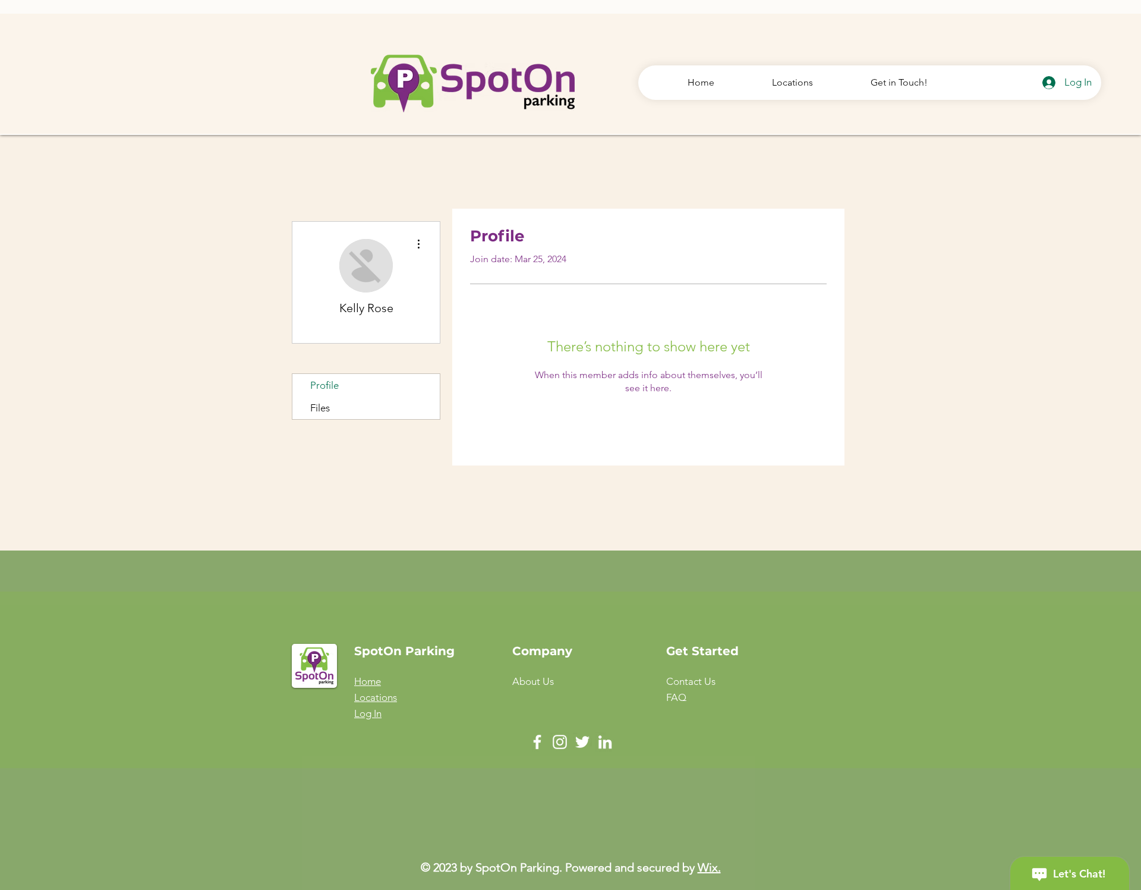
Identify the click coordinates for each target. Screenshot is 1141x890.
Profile (324, 385)
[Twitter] (582, 741)
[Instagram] (559, 741)
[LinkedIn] (604, 741)
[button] (691, 681)
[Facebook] (537, 741)
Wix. (709, 867)
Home (367, 681)
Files (320, 408)
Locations (375, 697)
